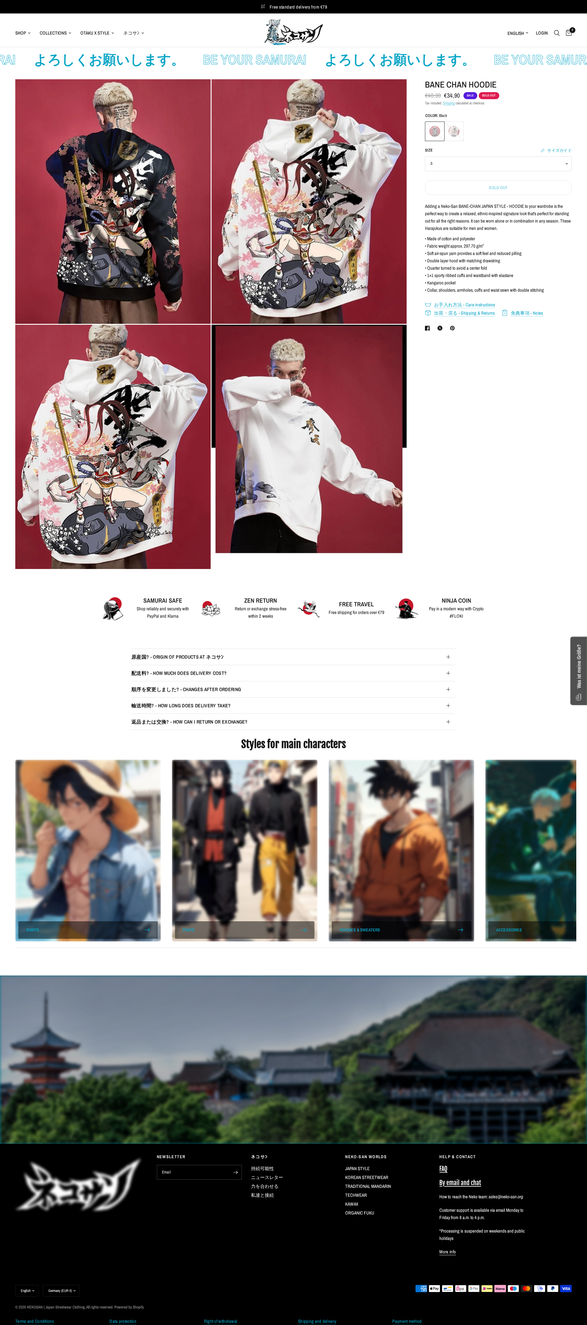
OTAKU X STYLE (94, 33)
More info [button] (447, 1251)
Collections (53, 33)
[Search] (557, 32)
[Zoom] (198, 92)
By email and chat (460, 1183)
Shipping (449, 103)
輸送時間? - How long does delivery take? (181, 705)
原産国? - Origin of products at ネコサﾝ (177, 656)
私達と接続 (262, 1195)
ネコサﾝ (131, 33)
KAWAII (351, 1204)
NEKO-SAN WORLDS (366, 1157)
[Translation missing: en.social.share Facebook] (428, 328)
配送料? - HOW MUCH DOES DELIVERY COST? (179, 673)
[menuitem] (25, 33)
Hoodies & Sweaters (360, 930)
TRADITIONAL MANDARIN (368, 1186)
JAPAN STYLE (357, 1168)
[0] (567, 32)
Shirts (32, 930)
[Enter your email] (236, 1172)
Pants (188, 930)
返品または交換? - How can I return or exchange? (189, 721)
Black (435, 131)
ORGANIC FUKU (359, 1213)
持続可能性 (262, 1168)
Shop (20, 33)
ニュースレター (267, 1177)
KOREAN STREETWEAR (366, 1177)
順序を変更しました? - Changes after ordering (186, 689)
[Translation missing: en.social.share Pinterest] (453, 328)
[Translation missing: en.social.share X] (441, 328)
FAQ (443, 1169)
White (454, 131)
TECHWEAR (356, 1195)
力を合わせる (265, 1186)
